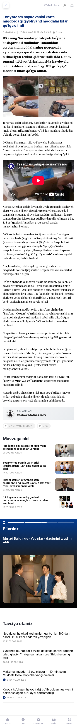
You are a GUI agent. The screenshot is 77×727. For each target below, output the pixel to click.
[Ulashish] (72, 5)
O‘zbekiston (9, 32)
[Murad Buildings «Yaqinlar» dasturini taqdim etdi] (38, 571)
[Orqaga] (6, 5)
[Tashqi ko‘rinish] (65, 5)
